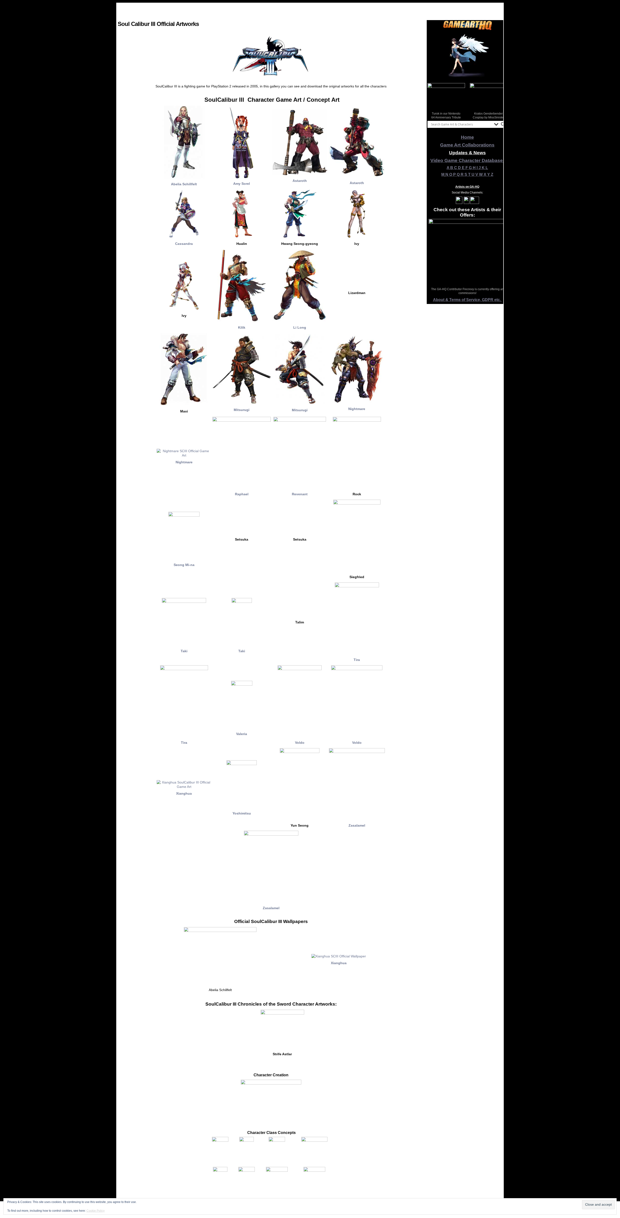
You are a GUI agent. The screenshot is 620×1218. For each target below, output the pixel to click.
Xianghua (184, 793)
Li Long (299, 327)
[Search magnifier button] (503, 124)
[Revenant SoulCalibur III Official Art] (299, 420)
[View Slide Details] (467, 55)
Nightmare (356, 409)
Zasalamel (357, 825)
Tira (357, 660)
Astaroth (300, 181)
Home (467, 137)
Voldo (299, 743)
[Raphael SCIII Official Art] (241, 420)
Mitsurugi (241, 410)
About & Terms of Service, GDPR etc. (467, 300)
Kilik (241, 327)
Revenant (300, 494)
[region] (467, 55)
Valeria (241, 734)
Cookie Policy (95, 1210)
